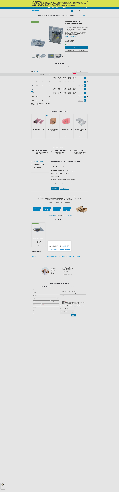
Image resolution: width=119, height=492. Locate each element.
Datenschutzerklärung (65, 246)
